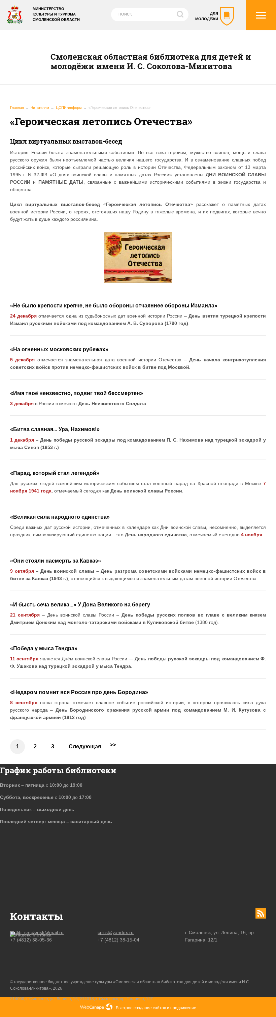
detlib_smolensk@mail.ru (37, 932)
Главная (17, 108)
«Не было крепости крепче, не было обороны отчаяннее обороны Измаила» (113, 305)
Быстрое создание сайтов (141, 1008)
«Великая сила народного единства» (60, 517)
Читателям (40, 108)
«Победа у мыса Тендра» (43, 648)
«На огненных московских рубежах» (59, 349)
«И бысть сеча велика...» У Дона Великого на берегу (80, 604)
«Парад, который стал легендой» (54, 473)
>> (113, 745)
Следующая (85, 746)
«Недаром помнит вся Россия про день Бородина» (79, 692)
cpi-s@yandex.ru (116, 932)
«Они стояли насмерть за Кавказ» (55, 561)
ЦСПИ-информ (69, 108)
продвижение (183, 1008)
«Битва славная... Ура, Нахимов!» (55, 429)
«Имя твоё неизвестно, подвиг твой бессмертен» (76, 393)
